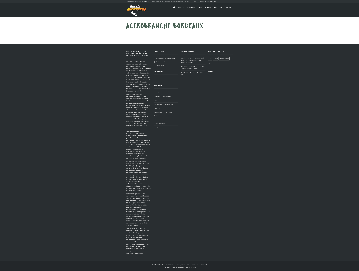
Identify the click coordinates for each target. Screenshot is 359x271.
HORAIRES (208, 7)
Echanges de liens (182, 265)
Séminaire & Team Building (163, 104)
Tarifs (156, 116)
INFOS (215, 7)
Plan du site (195, 265)
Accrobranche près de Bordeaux (180, 1)
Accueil (156, 93)
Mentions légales (158, 265)
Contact (157, 127)
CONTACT (228, 7)
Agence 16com (190, 267)
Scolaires (157, 108)
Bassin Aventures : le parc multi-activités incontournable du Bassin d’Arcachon (193, 60)
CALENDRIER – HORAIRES (163, 112)
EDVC (156, 100)
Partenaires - (171, 265)
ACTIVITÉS (181, 7)
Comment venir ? (160, 123)
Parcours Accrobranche (162, 97)
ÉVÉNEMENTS (191, 7)
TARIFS (200, 7)
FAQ (221, 7)
